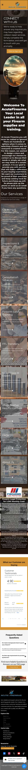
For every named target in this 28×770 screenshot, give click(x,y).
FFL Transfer (6, 724)
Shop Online (6, 738)
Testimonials (6, 718)
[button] (2, 5)
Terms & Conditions (8, 733)
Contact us (6, 730)
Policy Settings (7, 736)
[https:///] (14, 693)
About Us (5, 716)
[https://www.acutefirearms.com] (17, 5)
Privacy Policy (7, 734)
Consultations (7, 726)
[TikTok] (23, 753)
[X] (14, 753)
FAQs (4, 720)
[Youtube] (18, 753)
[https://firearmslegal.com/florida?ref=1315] (14, 492)
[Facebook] (4, 753)
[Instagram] (9, 753)
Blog (4, 722)
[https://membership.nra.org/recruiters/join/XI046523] (14, 679)
